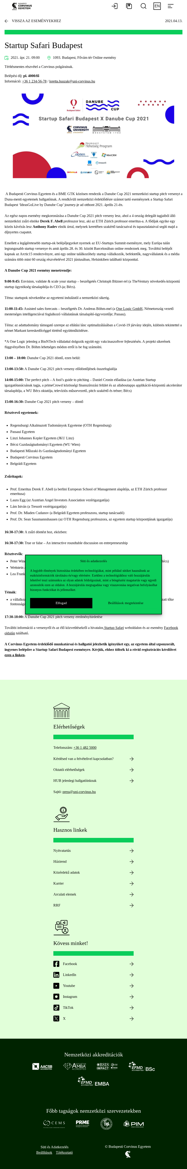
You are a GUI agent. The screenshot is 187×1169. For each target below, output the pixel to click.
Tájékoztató (64, 1152)
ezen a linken (15, 655)
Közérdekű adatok (66, 872)
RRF (56, 905)
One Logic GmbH (129, 309)
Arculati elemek (64, 894)
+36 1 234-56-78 (34, 81)
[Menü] (170, 6)
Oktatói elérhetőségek (69, 770)
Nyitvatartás (62, 850)
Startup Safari (113, 628)
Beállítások (44, 1152)
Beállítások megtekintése (125, 603)
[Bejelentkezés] (114, 6)
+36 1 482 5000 (84, 747)
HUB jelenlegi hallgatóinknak (74, 781)
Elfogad (61, 603)
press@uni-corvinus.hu (79, 792)
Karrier (58, 883)
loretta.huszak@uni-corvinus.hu (72, 81)
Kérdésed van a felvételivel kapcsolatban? (83, 759)
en (157, 6)
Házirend (60, 861)
